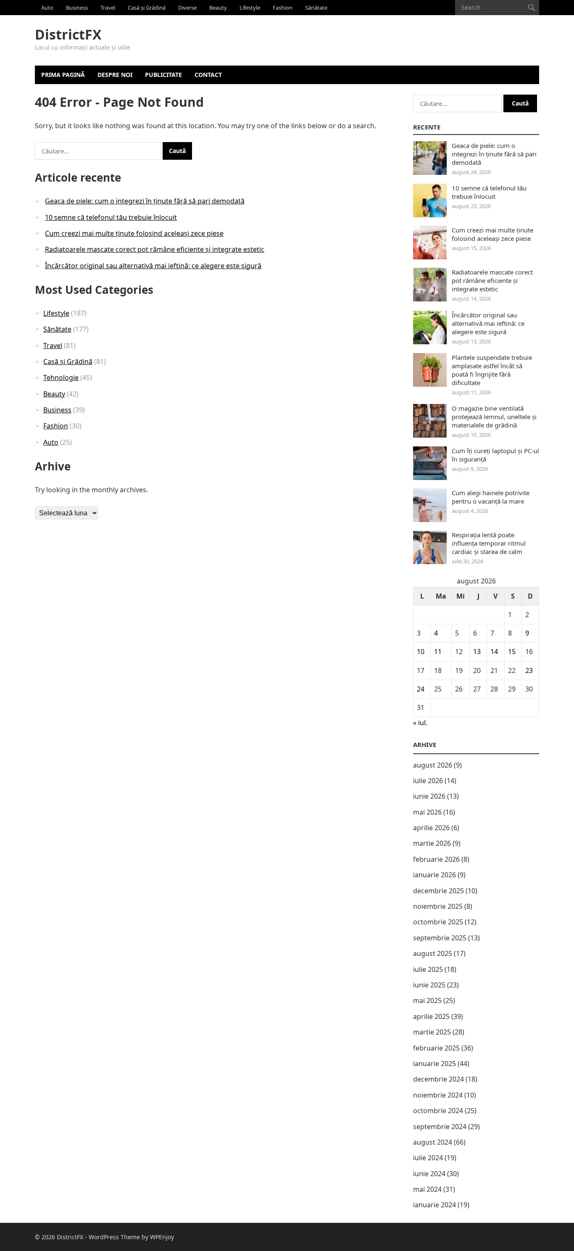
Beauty (218, 7)
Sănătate (316, 7)
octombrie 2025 (438, 921)
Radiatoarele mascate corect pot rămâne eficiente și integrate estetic (154, 249)
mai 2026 (427, 812)
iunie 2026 (429, 796)
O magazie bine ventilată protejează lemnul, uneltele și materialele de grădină (494, 416)
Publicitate (163, 75)
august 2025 (432, 953)
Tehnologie (61, 377)
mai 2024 (427, 1189)
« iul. (420, 722)
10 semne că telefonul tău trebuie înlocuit (111, 217)
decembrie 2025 (438, 890)
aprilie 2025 (431, 1016)
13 (477, 651)
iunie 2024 (429, 1173)
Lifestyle (250, 7)
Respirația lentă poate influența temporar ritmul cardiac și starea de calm (489, 543)
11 (438, 651)
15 (512, 651)
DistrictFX (68, 34)
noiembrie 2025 (438, 906)
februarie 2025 (436, 1048)
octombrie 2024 (438, 1110)
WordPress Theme (114, 1237)
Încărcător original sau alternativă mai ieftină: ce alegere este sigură (153, 265)
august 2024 (432, 1142)
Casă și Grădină (147, 7)
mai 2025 (427, 1000)
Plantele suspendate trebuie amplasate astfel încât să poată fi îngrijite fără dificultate (492, 370)
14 (494, 651)
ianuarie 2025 (434, 1063)
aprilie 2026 (431, 827)
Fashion (282, 7)
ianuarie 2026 (434, 874)
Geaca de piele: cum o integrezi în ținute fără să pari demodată (145, 201)
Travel (107, 7)
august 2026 (432, 765)
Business (77, 7)
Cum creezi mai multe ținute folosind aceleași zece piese (134, 233)
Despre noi (114, 75)
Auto (47, 7)
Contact (208, 75)
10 (420, 651)
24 (420, 689)
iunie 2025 (429, 985)
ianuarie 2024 (434, 1204)
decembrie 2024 (438, 1079)
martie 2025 (432, 1032)
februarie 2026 (436, 859)
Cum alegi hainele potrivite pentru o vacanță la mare (490, 496)
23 (529, 670)
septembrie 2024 (439, 1126)
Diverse (187, 7)
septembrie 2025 (439, 937)
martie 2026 (432, 843)
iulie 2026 (428, 780)
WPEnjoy (162, 1237)
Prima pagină (63, 75)
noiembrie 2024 (438, 1095)
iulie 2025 (428, 969)
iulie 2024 (428, 1157)
